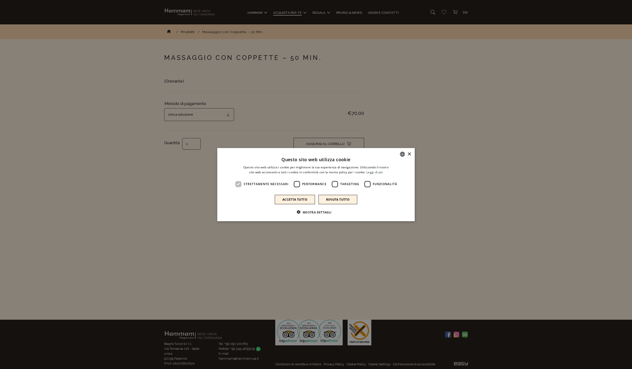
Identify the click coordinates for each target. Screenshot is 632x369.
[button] (315, 212)
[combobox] (402, 154)
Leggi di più (374, 172)
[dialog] (316, 184)
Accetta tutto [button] (294, 199)
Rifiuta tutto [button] (338, 199)
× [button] (409, 154)
